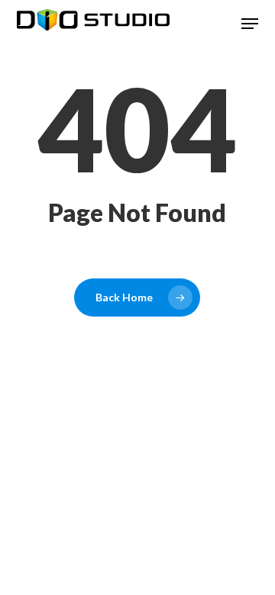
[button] (249, 23)
